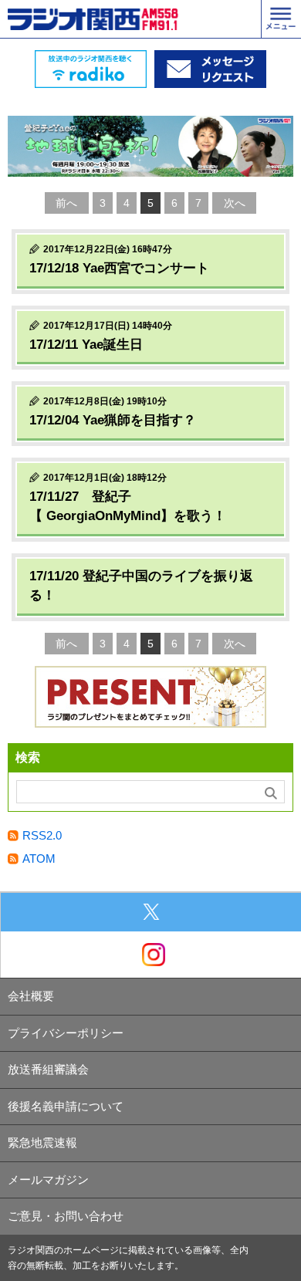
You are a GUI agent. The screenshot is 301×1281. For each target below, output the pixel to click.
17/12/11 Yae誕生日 (86, 344)
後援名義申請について (65, 1106)
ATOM (39, 858)
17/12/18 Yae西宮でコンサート (119, 268)
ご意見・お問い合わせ (65, 1215)
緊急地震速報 (42, 1142)
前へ (66, 203)
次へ (234, 203)
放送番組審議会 (48, 1069)
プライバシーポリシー (65, 1032)
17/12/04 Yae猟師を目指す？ (112, 420)
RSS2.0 (42, 835)
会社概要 (31, 995)
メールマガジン (48, 1179)
